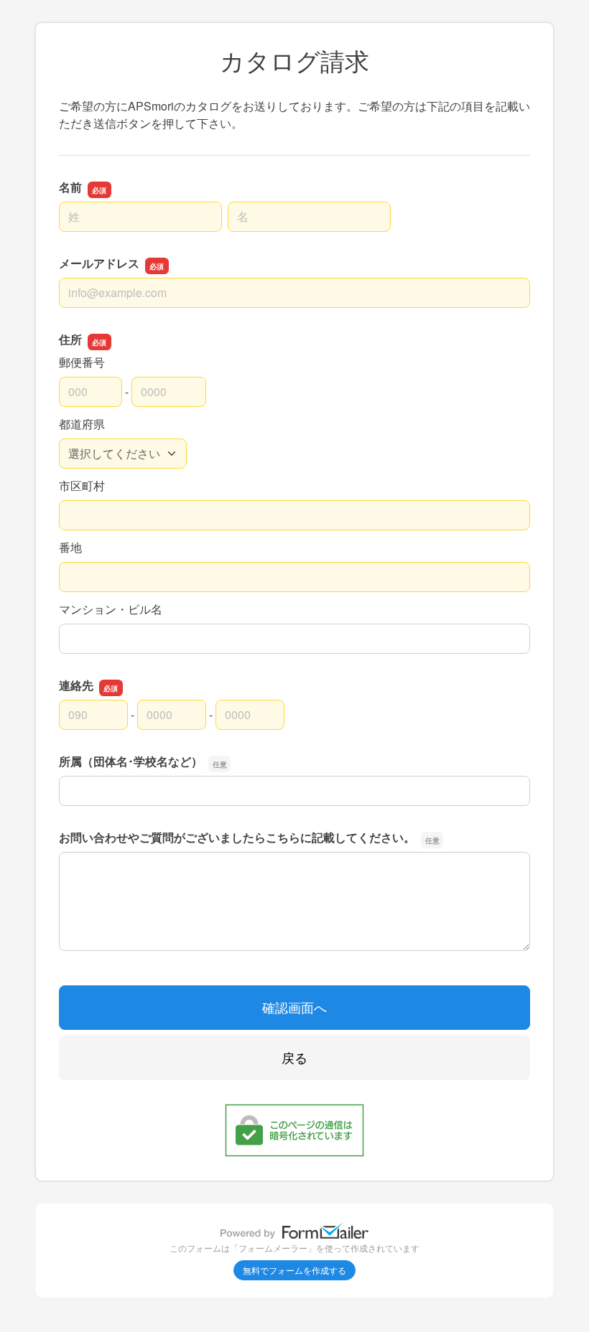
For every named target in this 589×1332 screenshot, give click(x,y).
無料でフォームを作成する (294, 1270)
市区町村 (82, 485)
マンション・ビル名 (110, 609)
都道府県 (82, 424)
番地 (70, 547)
